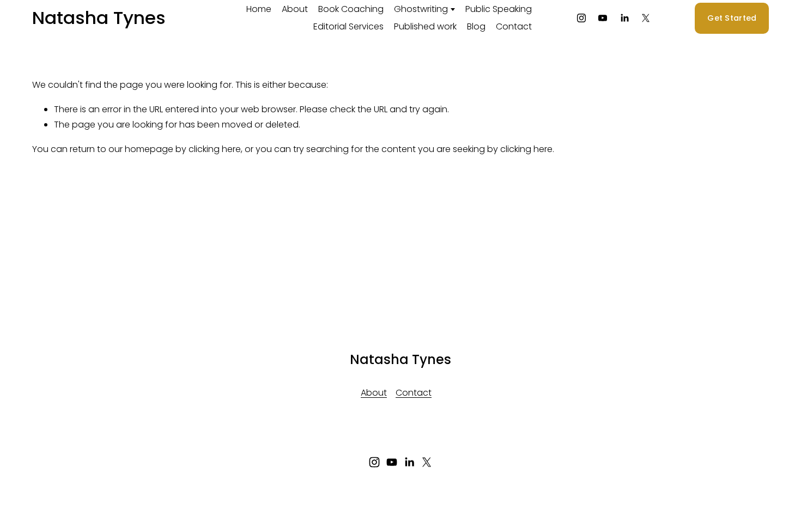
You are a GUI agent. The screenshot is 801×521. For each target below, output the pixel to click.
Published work (425, 26)
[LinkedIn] (624, 18)
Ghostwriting (421, 9)
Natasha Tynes (99, 17)
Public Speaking (498, 9)
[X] (645, 18)
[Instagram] (581, 18)
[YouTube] (602, 18)
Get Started (731, 18)
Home (258, 9)
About (295, 9)
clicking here (215, 149)
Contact (514, 26)
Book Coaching (351, 9)
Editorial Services (348, 26)
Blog (476, 26)
